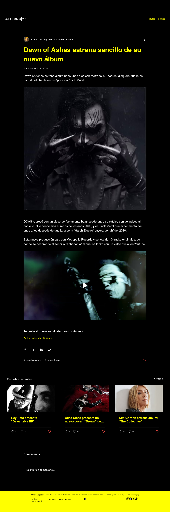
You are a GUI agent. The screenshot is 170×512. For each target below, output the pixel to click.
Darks (27, 338)
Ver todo (158, 378)
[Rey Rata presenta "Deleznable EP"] (31, 398)
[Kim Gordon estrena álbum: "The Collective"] (139, 398)
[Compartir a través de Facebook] (25, 349)
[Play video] (85, 285)
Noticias (47, 338)
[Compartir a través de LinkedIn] (41, 349)
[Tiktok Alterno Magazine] (136, 499)
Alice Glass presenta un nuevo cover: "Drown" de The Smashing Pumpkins (83, 419)
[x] (133, 499)
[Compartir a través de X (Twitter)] (33, 349)
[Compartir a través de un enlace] (49, 349)
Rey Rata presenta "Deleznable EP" (24, 419)
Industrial (36, 338)
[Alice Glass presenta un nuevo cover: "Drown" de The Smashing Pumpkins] (85, 398)
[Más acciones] (144, 39)
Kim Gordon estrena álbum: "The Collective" (138, 419)
